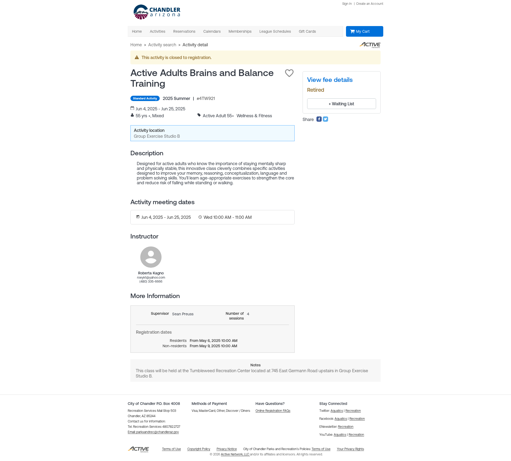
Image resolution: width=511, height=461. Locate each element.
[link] (151, 257)
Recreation (353, 411)
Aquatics (337, 411)
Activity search (162, 44)
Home (136, 44)
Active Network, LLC (235, 454)
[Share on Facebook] (319, 120)
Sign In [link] (347, 4)
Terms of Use (321, 449)
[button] (289, 73)
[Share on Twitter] (325, 120)
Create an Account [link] (369, 4)
